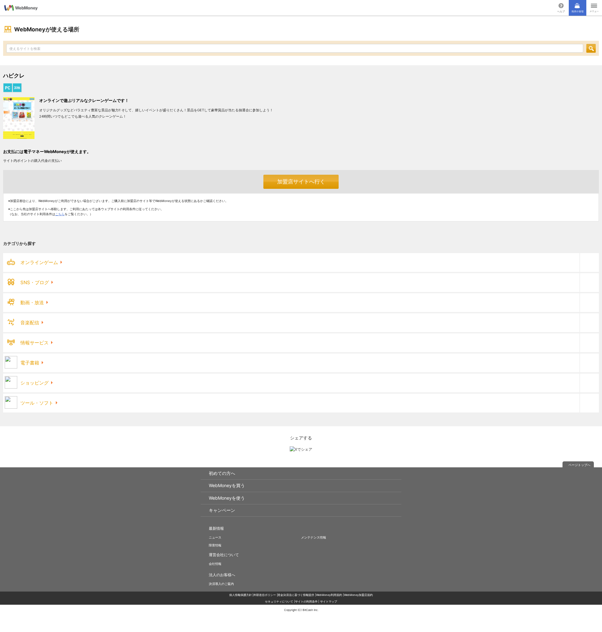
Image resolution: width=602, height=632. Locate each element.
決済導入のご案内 (221, 583)
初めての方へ (222, 473)
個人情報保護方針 (240, 595)
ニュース (215, 537)
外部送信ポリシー (264, 595)
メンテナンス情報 (313, 537)
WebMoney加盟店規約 (358, 595)
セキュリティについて (279, 601)
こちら (60, 214)
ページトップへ (579, 465)
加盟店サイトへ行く (301, 181)
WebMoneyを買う (227, 485)
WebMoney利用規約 (329, 595)
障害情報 (215, 545)
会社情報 (215, 563)
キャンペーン (222, 510)
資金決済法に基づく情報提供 (295, 595)
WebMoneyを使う (227, 498)
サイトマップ (328, 601)
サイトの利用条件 (306, 601)
